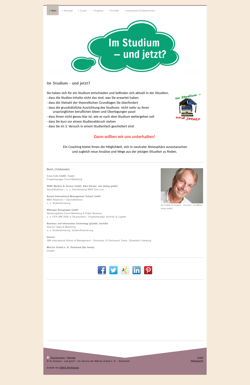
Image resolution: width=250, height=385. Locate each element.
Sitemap (71, 357)
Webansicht (197, 361)
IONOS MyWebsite (69, 368)
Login (200, 357)
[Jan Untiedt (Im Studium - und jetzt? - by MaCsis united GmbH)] (182, 185)
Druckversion (57, 357)
